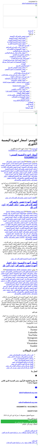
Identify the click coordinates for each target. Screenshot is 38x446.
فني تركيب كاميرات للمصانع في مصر (21, 355)
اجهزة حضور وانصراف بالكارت (11, 167)
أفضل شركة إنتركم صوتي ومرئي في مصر (19, 367)
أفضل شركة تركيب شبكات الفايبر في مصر (19, 366)
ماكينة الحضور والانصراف (22, 180)
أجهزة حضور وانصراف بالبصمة (12, 215)
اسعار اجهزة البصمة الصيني (13, 226)
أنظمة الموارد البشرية (18, 275)
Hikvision (23, 213)
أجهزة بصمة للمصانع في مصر (23, 360)
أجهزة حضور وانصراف (30, 215)
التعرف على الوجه (16, 288)
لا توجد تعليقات (20, 211)
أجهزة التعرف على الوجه (11, 213)
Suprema (29, 213)
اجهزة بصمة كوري (14, 221)
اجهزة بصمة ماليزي (26, 165)
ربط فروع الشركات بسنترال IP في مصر (20, 356)
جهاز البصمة (27, 176)
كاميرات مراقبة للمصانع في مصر (22, 362)
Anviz (8, 211)
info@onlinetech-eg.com (29, 3)
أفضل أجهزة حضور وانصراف (16, 219)
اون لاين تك (27, 233)
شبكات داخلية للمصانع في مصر (23, 358)
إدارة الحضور (6, 275)
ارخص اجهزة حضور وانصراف (28, 169)
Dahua (13, 211)
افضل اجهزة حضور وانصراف (22, 172)
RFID (18, 270)
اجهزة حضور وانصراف (12, 165)
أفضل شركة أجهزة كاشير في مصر (22, 364)
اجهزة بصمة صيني (16, 163)
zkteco (35, 213)
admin (29, 161)
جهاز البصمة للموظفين (15, 176)
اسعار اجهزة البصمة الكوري (23, 171)
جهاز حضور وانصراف (23, 235)
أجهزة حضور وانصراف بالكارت (27, 217)
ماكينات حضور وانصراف (16, 237)
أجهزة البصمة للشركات (29, 271)
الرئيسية (34, 148)
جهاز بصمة (10, 290)
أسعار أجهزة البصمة (20, 273)
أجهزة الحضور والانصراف (14, 271)
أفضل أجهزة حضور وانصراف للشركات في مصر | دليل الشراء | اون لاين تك (19, 205)
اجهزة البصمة (27, 163)
